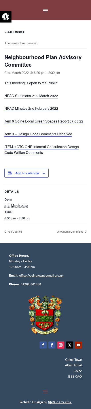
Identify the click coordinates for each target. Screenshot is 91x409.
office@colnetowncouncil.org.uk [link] (41, 275)
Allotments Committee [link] (70, 231)
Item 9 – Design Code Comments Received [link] (38, 133)
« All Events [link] (14, 31)
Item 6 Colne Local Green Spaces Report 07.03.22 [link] (43, 121)
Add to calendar (27, 173)
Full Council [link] (15, 231)
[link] (5, 17)
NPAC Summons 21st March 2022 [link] (31, 95)
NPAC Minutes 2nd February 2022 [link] (31, 108)
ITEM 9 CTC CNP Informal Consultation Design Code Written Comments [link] (41, 149)
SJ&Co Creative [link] (60, 402)
